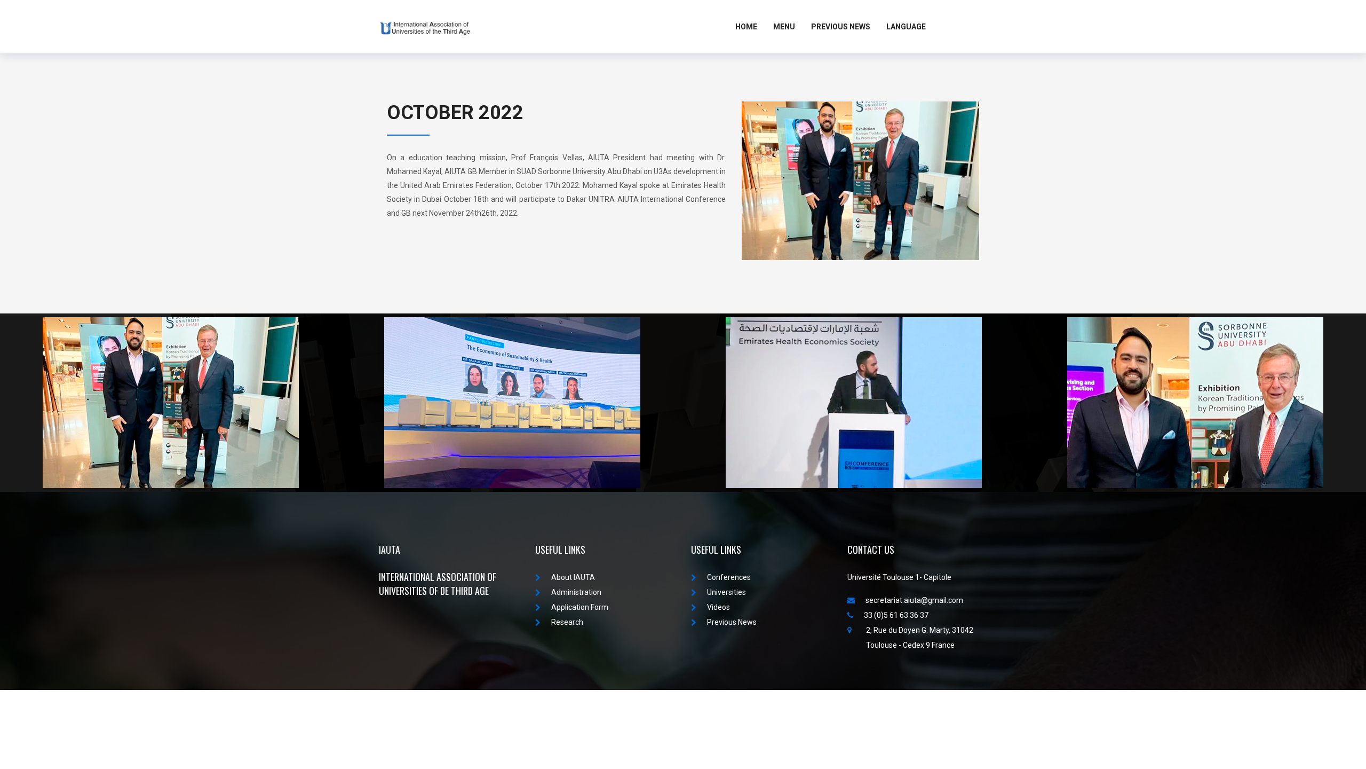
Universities (726, 592)
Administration (576, 592)
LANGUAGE (906, 26)
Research (567, 622)
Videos (718, 607)
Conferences (729, 577)
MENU (784, 26)
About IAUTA (573, 577)
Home (746, 26)
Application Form (579, 607)
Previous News (840, 26)
